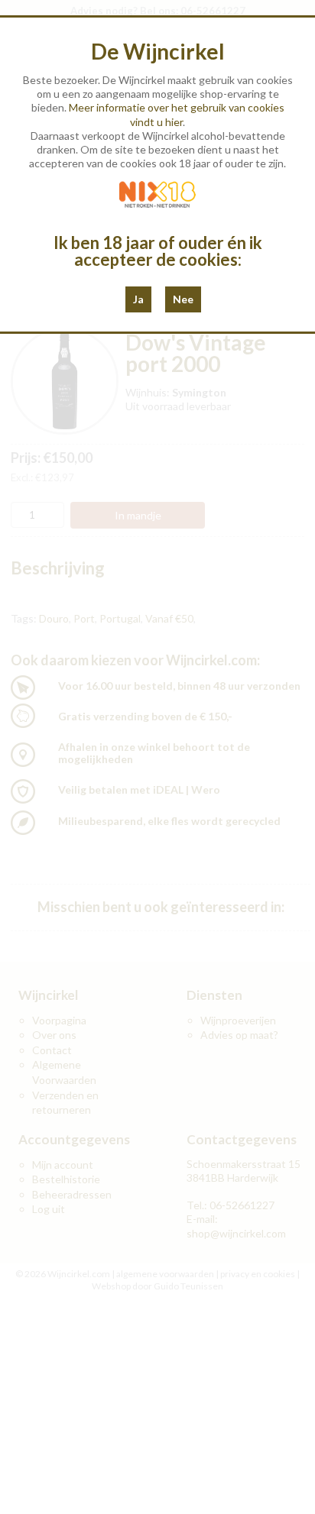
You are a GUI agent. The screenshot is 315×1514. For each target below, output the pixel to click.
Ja (138, 299)
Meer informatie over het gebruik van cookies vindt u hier (176, 114)
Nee (183, 299)
